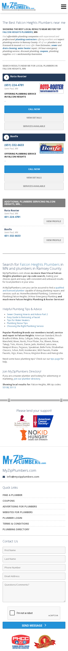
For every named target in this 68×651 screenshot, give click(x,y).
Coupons (9, 500)
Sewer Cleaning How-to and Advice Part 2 (27, 314)
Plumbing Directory (16, 529)
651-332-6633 (12, 235)
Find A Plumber (12, 495)
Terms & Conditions (16, 523)
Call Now (34, 109)
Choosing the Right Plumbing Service (25, 326)
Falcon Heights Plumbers (18, 32)
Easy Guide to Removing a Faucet (23, 317)
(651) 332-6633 (14, 145)
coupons (44, 51)
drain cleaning (10, 48)
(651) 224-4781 (14, 85)
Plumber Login (12, 518)
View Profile (53, 221)
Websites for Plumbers (18, 512)
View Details (34, 117)
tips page (55, 358)
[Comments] (34, 602)
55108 (6, 387)
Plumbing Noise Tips (17, 323)
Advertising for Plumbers (20, 506)
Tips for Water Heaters (18, 320)
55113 (13, 387)
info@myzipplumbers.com (23, 476)
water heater (24, 48)
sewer (54, 45)
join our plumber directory (27, 378)
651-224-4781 (12, 216)
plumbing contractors (26, 39)
